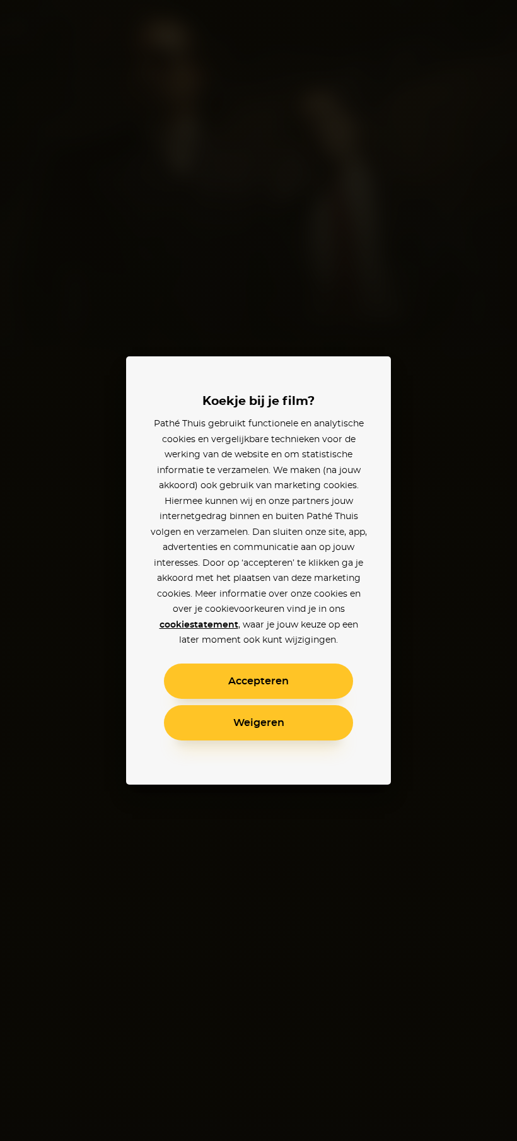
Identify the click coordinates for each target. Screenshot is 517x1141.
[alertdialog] (258, 570)
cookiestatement (199, 625)
